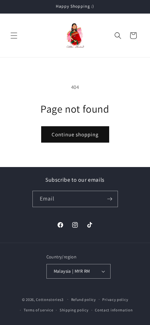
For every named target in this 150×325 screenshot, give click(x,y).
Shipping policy (74, 310)
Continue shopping (75, 134)
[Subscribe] (110, 199)
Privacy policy (115, 299)
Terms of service (38, 310)
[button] (14, 35)
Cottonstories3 (49, 299)
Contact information (114, 310)
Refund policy (83, 299)
